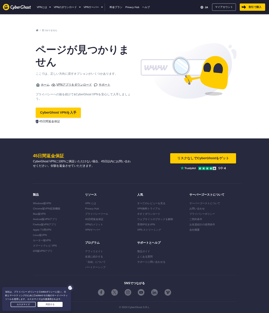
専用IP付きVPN (146, 224)
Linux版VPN (40, 235)
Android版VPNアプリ (45, 219)
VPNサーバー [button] (92, 7)
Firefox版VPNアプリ (44, 224)
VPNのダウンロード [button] (66, 7)
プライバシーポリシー (202, 213)
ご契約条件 (195, 219)
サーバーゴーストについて (204, 203)
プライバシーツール (96, 213)
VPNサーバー (92, 229)
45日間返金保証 (94, 219)
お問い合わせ (197, 208)
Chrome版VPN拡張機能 (46, 208)
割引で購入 (255, 6)
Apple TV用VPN (42, 229)
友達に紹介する (94, 256)
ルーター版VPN (42, 240)
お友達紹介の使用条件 (202, 224)
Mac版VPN (39, 213)
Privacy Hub (92, 208)
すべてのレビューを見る (151, 203)
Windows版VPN (42, 203)
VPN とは (90, 203)
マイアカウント (224, 6)
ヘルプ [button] (146, 7)
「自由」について (95, 261)
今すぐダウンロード (148, 213)
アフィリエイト (94, 251)
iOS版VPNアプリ (43, 250)
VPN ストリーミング (149, 229)
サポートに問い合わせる (151, 261)
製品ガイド (143, 251)
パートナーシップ (95, 267)
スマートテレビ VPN (45, 245)
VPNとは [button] (42, 7)
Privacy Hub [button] (132, 7)
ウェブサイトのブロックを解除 (155, 219)
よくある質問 (145, 256)
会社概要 (194, 229)
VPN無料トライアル (148, 208)
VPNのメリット (94, 224)
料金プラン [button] (116, 7)
